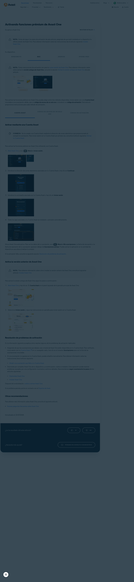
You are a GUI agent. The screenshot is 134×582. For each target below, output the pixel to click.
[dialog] (67, 291)
